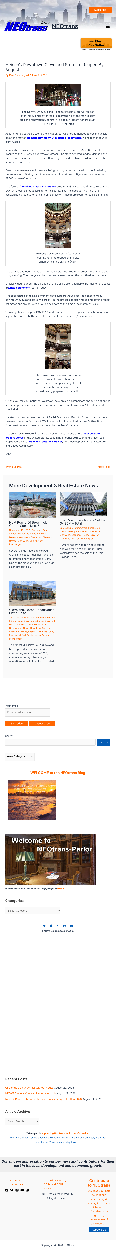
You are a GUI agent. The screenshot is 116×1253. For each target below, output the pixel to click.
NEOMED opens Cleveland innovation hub (30, 1093)
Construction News (19, 628)
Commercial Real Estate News (31, 624)
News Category (15, 756)
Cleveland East (40, 530)
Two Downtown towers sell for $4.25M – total (83, 521)
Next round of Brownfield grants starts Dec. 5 (28, 524)
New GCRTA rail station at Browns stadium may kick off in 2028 (43, 1099)
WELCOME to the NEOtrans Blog (57, 773)
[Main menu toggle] (108, 26)
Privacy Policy (58, 1180)
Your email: (11, 705)
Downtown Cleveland (42, 537)
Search (9, 735)
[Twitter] (12, 1190)
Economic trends (80, 535)
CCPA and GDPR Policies (54, 1186)
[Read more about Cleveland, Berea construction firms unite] (32, 592)
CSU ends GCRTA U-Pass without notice (29, 1087)
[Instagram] (17, 1190)
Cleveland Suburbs (19, 533)
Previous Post (12, 466)
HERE (60, 888)
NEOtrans (65, 26)
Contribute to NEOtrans (99, 1183)
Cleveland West (38, 533)
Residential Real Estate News (24, 635)
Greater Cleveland (18, 541)
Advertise (17, 1184)
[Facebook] (6, 1190)
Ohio (31, 541)
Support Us (99, 1229)
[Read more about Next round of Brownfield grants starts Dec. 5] (32, 505)
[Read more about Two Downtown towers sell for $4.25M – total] (83, 503)
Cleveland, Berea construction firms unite (31, 611)
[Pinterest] (27, 1190)
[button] (100, 10)
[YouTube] (22, 1190)
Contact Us (17, 1180)
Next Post (105, 466)
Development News (19, 537)
